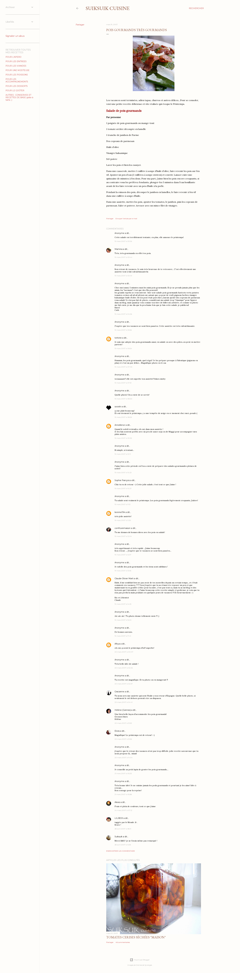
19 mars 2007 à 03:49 (123, 276)
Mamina (118, 249)
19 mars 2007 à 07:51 (123, 383)
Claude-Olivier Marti (124, 578)
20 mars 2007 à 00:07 (124, 652)
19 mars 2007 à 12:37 (123, 555)
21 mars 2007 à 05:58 (123, 794)
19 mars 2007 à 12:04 (123, 536)
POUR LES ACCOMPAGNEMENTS (17, 80)
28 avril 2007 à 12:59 (123, 845)
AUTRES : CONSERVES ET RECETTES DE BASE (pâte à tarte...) (19, 97)
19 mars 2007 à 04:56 (123, 314)
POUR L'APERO (13, 57)
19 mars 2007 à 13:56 (123, 571)
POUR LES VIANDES (16, 66)
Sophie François (122, 480)
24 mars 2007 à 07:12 (123, 810)
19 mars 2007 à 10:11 (123, 454)
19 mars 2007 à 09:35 (123, 438)
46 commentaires (123, 942)
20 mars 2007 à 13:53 (123, 723)
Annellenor (120, 425)
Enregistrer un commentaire (120, 851)
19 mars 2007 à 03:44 (123, 257)
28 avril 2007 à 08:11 (123, 829)
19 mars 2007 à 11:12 (122, 504)
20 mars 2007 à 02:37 (124, 684)
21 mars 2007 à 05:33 (123, 773)
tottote (118, 338)
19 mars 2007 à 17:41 (123, 636)
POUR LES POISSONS (17, 74)
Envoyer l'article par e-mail (126, 219)
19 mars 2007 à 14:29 (123, 604)
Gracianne (119, 691)
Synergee (148, 965)
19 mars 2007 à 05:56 (123, 330)
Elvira (117, 731)
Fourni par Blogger (142, 960)
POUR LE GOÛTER (15, 90)
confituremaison (123, 528)
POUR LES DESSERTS (17, 86)
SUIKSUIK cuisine (108, 8)
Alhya (117, 644)
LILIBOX (119, 818)
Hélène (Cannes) (123, 710)
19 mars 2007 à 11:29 (123, 520)
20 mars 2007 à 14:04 (123, 757)
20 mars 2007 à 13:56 (123, 739)
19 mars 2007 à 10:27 (123, 488)
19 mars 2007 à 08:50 (123, 399)
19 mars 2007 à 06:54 (123, 348)
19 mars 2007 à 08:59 (123, 417)
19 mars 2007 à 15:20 (123, 620)
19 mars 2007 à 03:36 (123, 241)
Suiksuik (118, 836)
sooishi (118, 406)
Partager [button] (80, 24)
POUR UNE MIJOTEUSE (17, 70)
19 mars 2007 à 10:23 (123, 472)
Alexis (117, 802)
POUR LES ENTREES (16, 61)
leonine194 (120, 512)
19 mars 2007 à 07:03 (123, 367)
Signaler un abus (15, 36)
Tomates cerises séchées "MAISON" (136, 937)
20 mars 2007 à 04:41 (123, 702)
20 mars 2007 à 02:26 (124, 668)
